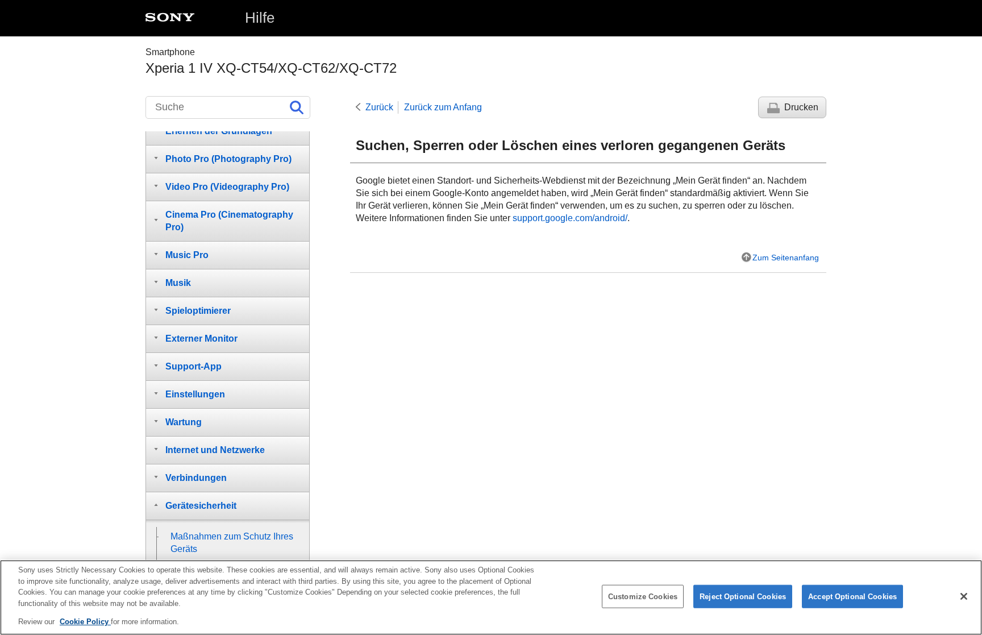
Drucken (801, 107)
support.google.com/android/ (570, 218)
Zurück (379, 107)
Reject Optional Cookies (743, 596)
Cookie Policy (85, 621)
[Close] (963, 596)
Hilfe (259, 17)
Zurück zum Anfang (443, 107)
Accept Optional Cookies (852, 596)
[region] (491, 597)
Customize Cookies (642, 596)
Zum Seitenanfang (785, 257)
